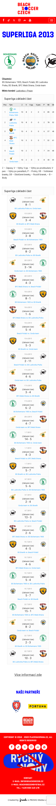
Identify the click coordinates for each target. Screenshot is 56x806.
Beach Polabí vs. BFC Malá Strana (28, 458)
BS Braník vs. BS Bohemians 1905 (28, 646)
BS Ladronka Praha (13, 122)
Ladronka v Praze (24, 90)
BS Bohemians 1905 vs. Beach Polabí (28, 412)
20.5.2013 (28, 245)
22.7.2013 (28, 604)
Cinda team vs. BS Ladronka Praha (28, 380)
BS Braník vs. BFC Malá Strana (28, 224)
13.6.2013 (28, 339)
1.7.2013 (28, 432)
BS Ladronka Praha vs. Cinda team (28, 208)
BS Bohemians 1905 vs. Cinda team (28, 443)
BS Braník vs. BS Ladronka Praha (28, 474)
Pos (5, 105)
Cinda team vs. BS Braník (28, 505)
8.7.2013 (28, 479)
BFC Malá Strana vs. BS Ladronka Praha (28, 318)
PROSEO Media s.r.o (39, 800)
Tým (11, 105)
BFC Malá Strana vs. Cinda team (28, 568)
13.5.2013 (28, 198)
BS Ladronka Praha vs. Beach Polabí (28, 521)
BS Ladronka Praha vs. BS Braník (28, 255)
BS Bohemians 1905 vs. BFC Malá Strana (28, 615)
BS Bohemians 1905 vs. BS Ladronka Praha (28, 584)
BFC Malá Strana (13, 141)
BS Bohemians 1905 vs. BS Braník (28, 302)
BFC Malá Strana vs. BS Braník (28, 396)
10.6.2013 (28, 292)
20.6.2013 (28, 417)
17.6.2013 (28, 370)
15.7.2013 (28, 542)
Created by (13, 800)
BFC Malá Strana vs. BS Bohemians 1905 (28, 537)
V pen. (38, 105)
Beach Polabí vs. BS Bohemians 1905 (28, 240)
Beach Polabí (11, 152)
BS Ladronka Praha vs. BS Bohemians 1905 (28, 490)
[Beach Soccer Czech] (28, 8)
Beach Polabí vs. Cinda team (28, 333)
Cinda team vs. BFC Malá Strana (28, 427)
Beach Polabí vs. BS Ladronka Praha (28, 365)
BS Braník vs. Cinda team (28, 349)
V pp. (31, 105)
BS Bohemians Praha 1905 (13, 112)
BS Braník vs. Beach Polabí (28, 552)
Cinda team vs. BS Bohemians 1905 (28, 271)
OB (53, 105)
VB (48, 105)
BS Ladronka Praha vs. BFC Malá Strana (28, 662)
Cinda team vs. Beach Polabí (28, 630)
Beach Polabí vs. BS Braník (28, 599)
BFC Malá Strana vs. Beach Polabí (28, 287)
